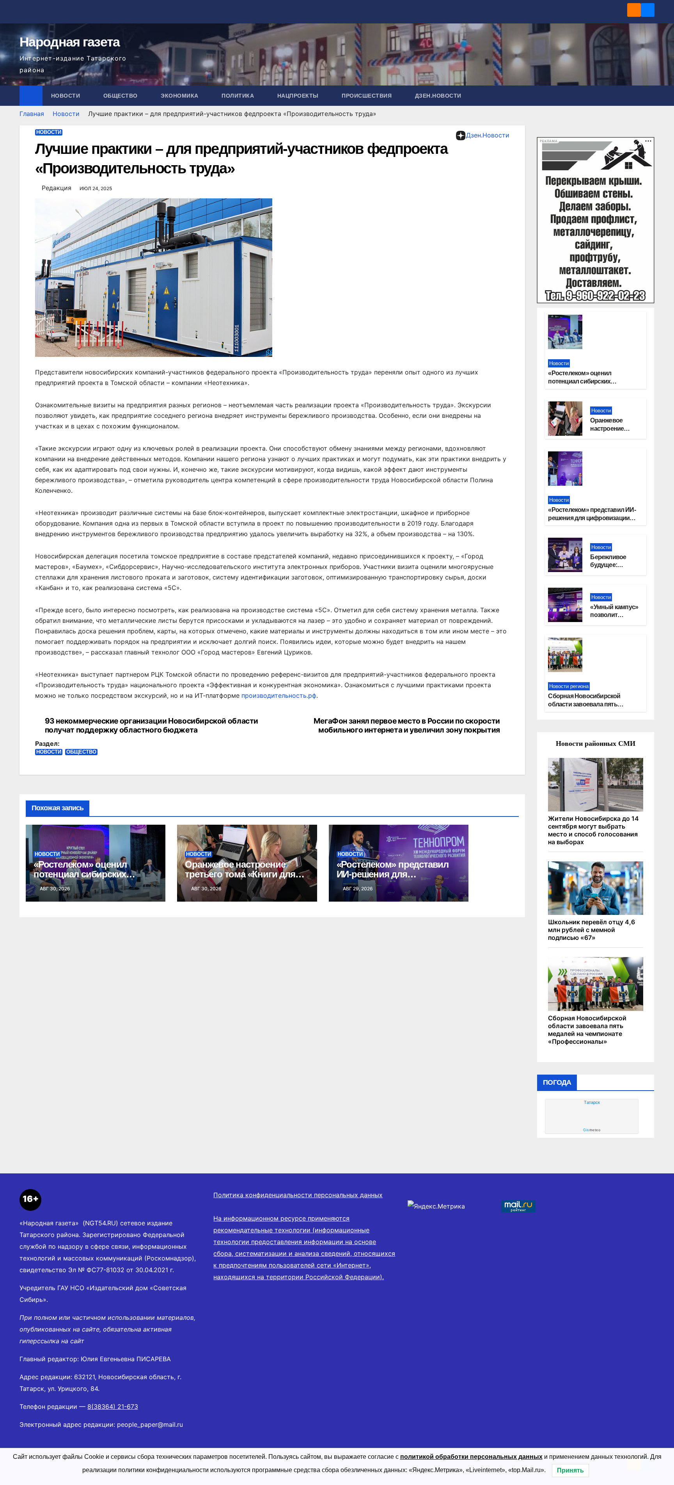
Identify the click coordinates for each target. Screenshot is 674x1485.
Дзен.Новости (438, 96)
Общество (121, 96)
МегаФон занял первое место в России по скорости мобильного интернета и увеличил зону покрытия (407, 725)
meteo (591, 1130)
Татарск (592, 1102)
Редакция (56, 188)
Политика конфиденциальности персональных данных (298, 1195)
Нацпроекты (299, 96)
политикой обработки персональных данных (471, 1456)
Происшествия (368, 96)
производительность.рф (278, 695)
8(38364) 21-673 (112, 1406)
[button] (649, 96)
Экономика (180, 96)
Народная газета (70, 41)
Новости (66, 96)
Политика (239, 96)
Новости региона (569, 686)
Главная (32, 114)
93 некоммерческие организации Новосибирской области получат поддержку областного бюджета (151, 725)
